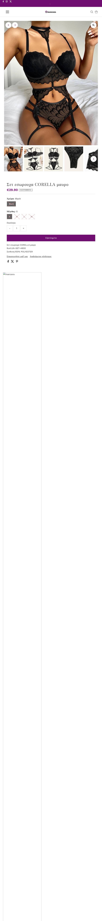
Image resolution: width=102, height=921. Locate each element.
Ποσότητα (11, 223)
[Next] (15, 25)
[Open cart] (96, 12)
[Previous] (8, 25)
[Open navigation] (15, 12)
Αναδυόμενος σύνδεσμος (40, 256)
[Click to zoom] (94, 25)
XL (32, 217)
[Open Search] (92, 12)
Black (11, 204)
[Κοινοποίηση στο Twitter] (13, 262)
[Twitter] (10, 4)
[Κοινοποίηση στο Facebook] (8, 262)
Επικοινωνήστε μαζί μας (17, 256)
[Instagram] (6, 4)
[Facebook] (3, 4)
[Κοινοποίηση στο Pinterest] (17, 262)
